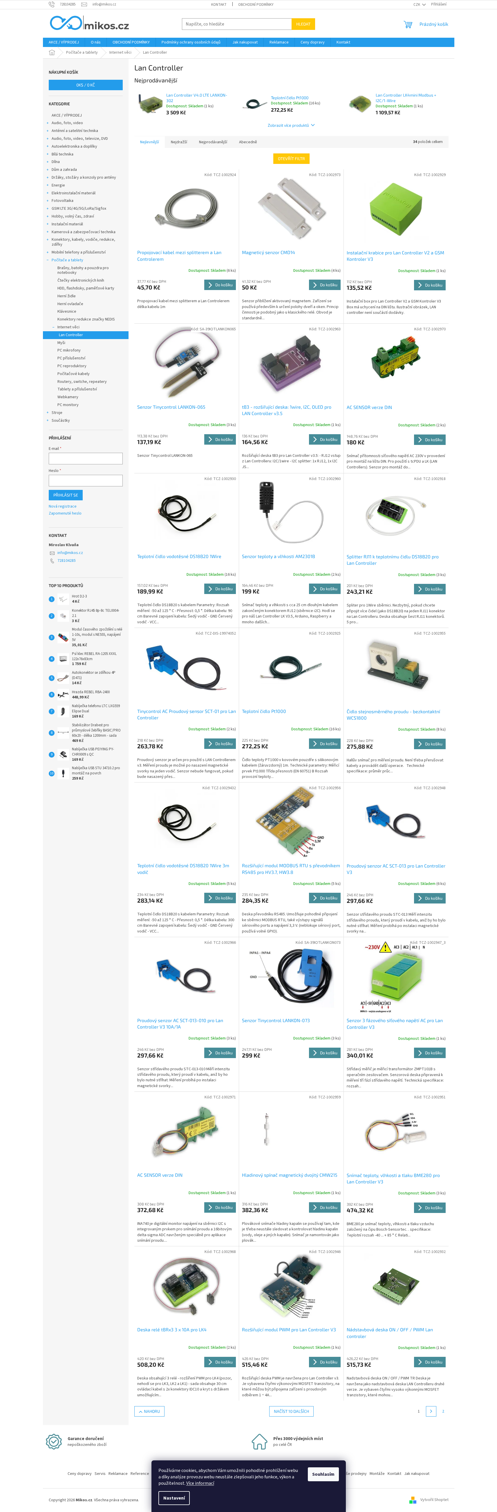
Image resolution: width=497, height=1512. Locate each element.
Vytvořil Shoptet (434, 1500)
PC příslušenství (71, 358)
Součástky (61, 420)
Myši (61, 343)
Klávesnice (66, 311)
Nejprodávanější (213, 142)
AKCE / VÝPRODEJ (67, 115)
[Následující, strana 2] (431, 1411)
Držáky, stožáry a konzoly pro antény (84, 177)
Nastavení (174, 1498)
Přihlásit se (65, 494)
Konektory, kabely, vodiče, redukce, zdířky (83, 242)
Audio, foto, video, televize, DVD (80, 139)
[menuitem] (64, 42)
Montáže (377, 1474)
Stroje (57, 413)
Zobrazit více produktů (288, 125)
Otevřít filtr (291, 158)
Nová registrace (63, 506)
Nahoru (152, 1411)
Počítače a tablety (67, 260)
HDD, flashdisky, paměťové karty (85, 288)
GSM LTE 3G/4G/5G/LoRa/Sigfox (79, 208)
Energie (58, 185)
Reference (140, 1474)
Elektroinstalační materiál (73, 193)
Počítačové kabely (73, 374)
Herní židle (66, 296)
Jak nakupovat (416, 1474)
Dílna (56, 162)
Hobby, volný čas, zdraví (73, 216)
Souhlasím (323, 1474)
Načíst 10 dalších (291, 1411)
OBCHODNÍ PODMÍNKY (256, 4)
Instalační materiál (67, 224)
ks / (85, 84)
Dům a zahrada (64, 170)
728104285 (66, 561)
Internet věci (68, 327)
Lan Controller (71, 335)
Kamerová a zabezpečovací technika (83, 232)
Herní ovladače (70, 304)
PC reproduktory (71, 366)
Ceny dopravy (80, 1474)
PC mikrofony (69, 350)
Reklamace (118, 1474)
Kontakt (219, 4)
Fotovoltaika (62, 201)
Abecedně (248, 142)
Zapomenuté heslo (65, 513)
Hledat (303, 23)
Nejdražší (179, 142)
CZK (417, 4)
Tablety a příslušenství (77, 389)
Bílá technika (62, 154)
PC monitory (68, 405)
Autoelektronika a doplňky (74, 146)
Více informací (200, 1483)
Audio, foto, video (67, 123)
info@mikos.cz (70, 553)
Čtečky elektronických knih (80, 280)
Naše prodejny (354, 1474)
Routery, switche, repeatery (82, 382)
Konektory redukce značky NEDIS (86, 319)
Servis (100, 1474)
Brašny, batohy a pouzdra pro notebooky (83, 270)
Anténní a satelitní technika (75, 131)
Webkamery (67, 397)
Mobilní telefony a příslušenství (79, 252)
